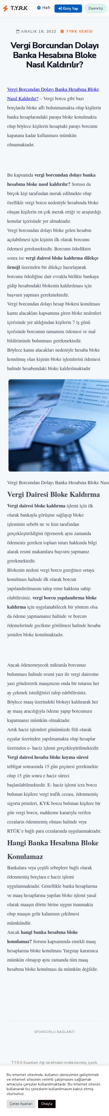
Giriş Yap (70, 9)
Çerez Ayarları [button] (21, 1104)
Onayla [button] (46, 1104)
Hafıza (48, 7)
